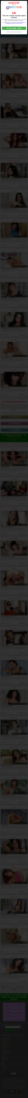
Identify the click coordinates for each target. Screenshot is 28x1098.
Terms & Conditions (21, 22)
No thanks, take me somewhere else (14, 32)
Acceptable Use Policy (10, 23)
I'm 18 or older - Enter (14, 28)
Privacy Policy (19, 23)
